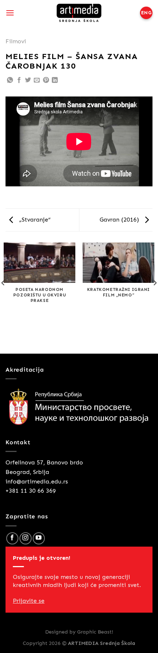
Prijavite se (28, 600)
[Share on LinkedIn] (55, 80)
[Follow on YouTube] (39, 538)
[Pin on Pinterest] (46, 80)
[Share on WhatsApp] (10, 80)
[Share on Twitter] (28, 80)
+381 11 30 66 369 (31, 490)
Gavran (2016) (120, 219)
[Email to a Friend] (37, 80)
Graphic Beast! (95, 631)
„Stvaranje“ (34, 219)
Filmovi (16, 41)
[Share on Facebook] (19, 80)
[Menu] (10, 13)
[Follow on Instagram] (25, 538)
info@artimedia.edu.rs (37, 481)
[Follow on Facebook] (12, 538)
